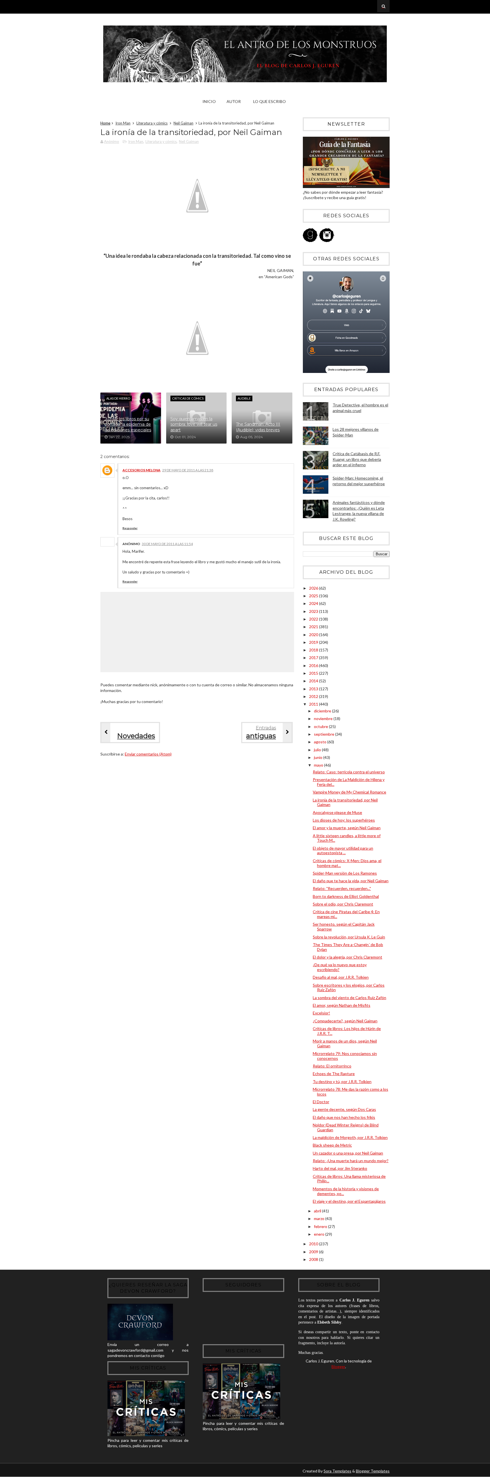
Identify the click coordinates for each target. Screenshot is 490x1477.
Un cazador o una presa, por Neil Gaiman (348, 1153)
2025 (314, 595)
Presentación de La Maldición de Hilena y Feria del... (349, 782)
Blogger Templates (373, 1470)
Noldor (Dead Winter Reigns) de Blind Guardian (346, 1127)
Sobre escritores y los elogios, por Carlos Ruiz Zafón (349, 987)
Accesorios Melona (141, 470)
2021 (314, 626)
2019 (314, 642)
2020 (314, 634)
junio (318, 757)
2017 (314, 657)
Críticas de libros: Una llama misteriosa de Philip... (349, 1178)
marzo (319, 1218)
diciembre (323, 710)
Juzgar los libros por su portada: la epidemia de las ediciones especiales (128, 424)
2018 (314, 649)
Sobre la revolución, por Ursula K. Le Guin (349, 936)
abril (318, 1210)
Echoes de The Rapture (334, 1073)
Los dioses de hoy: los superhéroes (344, 820)
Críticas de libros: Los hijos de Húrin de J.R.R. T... (347, 1031)
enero (319, 1234)
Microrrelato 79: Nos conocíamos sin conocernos (345, 1056)
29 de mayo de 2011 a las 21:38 (187, 470)
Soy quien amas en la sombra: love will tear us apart (193, 424)
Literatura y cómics (152, 123)
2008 (314, 1259)
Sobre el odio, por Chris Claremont (343, 904)
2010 (314, 1243)
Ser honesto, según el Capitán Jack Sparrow (344, 926)
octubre (321, 726)
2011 (314, 704)
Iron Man (122, 123)
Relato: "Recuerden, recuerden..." (342, 888)
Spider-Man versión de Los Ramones (345, 873)
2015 (314, 673)
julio (318, 749)
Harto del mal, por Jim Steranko (340, 1168)
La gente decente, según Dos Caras (344, 1109)
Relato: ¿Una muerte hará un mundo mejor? (350, 1160)
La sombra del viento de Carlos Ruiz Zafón (349, 997)
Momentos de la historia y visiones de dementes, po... (346, 1191)
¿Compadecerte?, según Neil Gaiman (345, 1020)
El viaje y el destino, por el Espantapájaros (349, 1201)
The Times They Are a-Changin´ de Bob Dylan (348, 947)
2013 (314, 688)
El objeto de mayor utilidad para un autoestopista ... (343, 850)
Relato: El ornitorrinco (332, 1066)
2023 (314, 611)
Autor (234, 101)
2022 (314, 619)
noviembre (323, 718)
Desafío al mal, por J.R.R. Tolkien (341, 977)
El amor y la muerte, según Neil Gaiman (347, 827)
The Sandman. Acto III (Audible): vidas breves (258, 427)
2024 (314, 603)
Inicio (209, 101)
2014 (314, 680)
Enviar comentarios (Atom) (148, 754)
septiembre (324, 734)
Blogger (338, 1366)
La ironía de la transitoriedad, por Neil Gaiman (345, 802)
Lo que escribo (269, 101)
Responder (130, 528)
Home (105, 123)
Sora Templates (337, 1470)
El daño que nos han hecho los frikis (344, 1117)
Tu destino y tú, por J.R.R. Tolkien (342, 1081)
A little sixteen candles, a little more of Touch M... (347, 838)
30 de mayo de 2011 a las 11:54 (167, 544)
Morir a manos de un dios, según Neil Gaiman (345, 1043)
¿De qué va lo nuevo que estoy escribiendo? (340, 967)
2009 (314, 1251)
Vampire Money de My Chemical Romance (349, 792)
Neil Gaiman (183, 123)
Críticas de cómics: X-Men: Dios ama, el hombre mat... (347, 863)
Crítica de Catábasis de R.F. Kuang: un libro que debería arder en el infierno (357, 459)
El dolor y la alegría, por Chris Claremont (347, 957)
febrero (321, 1226)
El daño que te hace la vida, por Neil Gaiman (350, 880)
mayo (319, 765)
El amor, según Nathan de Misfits (341, 1005)
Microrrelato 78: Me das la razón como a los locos (350, 1091)
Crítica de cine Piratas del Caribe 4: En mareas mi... (346, 914)
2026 (314, 588)
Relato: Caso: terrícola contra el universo (349, 771)
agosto (320, 741)
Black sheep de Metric (332, 1145)
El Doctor (321, 1101)
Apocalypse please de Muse (337, 812)
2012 (314, 696)
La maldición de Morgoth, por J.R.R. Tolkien (350, 1137)
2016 (314, 665)
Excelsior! (321, 1012)
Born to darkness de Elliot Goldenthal (346, 896)
